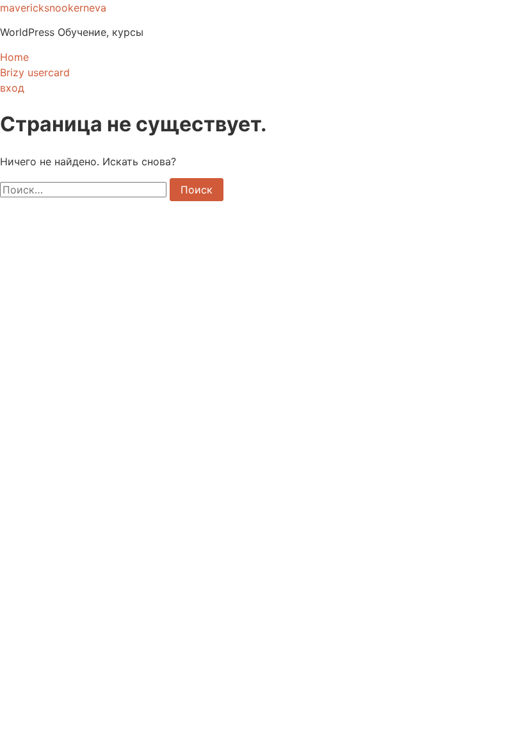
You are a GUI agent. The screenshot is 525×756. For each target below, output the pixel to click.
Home (14, 57)
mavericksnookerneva (53, 7)
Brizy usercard (35, 72)
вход (12, 87)
